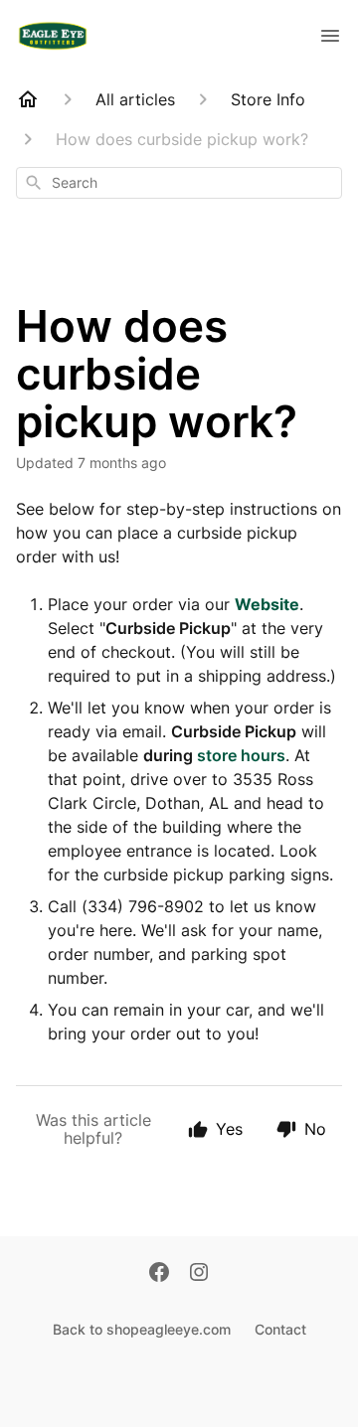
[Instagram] (199, 1274)
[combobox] (179, 183)
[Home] (28, 99)
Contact (280, 1329)
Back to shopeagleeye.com (142, 1329)
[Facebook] (159, 1274)
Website (267, 604)
